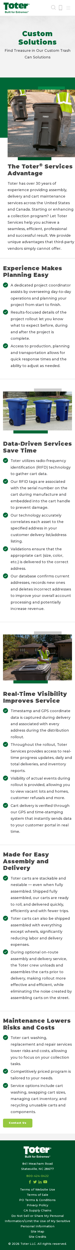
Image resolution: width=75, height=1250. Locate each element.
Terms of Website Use (37, 1189)
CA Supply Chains (37, 1210)
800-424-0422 (37, 1176)
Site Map (37, 1231)
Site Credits (37, 1237)
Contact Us (17, 1122)
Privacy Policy (37, 1205)
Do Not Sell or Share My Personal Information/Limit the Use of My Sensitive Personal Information (37, 1221)
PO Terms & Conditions (37, 1200)
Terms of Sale (37, 1195)
